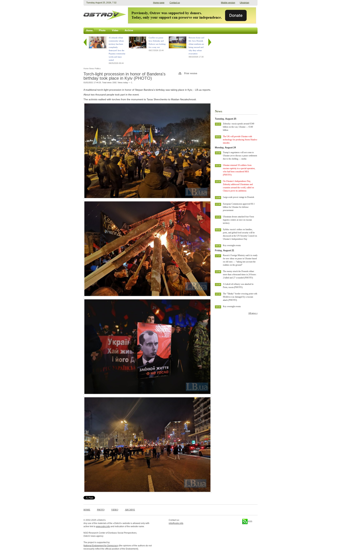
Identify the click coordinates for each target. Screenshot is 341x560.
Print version (190, 73)
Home (86, 509)
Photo (100, 509)
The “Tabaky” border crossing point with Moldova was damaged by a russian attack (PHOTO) (240, 296)
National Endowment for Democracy (100, 545)
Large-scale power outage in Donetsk (238, 197)
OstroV (101, 520)
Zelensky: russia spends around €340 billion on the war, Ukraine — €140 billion (238, 126)
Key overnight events (232, 245)
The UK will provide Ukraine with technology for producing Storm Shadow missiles (240, 139)
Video (114, 509)
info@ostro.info (176, 523)
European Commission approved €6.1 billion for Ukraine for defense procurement (239, 207)
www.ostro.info (103, 526)
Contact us (175, 2)
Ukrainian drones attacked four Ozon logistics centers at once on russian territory (238, 219)
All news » (253, 313)
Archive (130, 509)
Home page (158, 2)
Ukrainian (244, 2)
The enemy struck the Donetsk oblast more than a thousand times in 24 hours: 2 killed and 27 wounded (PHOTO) (239, 274)
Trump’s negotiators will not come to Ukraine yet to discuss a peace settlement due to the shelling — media (240, 155)
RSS (250, 521)
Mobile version (228, 2)
